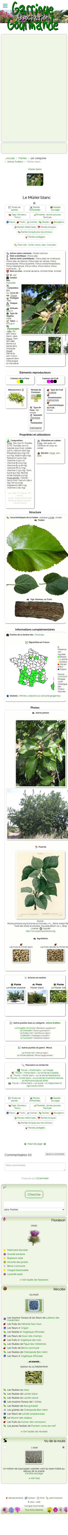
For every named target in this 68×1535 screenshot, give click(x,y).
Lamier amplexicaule (33, 1413)
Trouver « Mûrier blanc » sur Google (37, 1070)
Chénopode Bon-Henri (36, 1352)
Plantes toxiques (48, 227)
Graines (33, 222)
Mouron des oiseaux (21, 1417)
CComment (42, 1178)
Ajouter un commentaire (55, 1154)
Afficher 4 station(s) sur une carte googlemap (39, 696)
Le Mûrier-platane (25, 1055)
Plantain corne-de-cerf (43, 1426)
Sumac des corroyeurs (33, 1422)
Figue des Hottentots (35, 1344)
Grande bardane (16, 1254)
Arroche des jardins (17, 1262)
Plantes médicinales (26, 227)
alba (44, 245)
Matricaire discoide (17, 1250)
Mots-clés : (22, 245)
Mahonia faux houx (31, 1324)
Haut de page (35, 1143)
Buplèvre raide (15, 1258)
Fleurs (12, 222)
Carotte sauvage (34, 1473)
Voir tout (35, 1478)
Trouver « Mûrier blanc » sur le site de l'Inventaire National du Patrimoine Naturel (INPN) (36, 1079)
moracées (51, 245)
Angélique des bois (30, 1340)
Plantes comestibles (34, 208)
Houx (26, 1390)
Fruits (22, 222)
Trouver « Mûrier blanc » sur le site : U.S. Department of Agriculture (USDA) (37, 1084)
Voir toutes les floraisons (35, 1279)
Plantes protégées (36, 237)
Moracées (11, 283)
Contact (31, 1498)
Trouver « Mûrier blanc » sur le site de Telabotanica (37, 1075)
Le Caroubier (26, 1038)
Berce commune (16, 1266)
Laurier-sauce (31, 1397)
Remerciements (16, 1498)
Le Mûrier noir (28, 1053)
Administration (56, 1498)
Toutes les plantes (16, 208)
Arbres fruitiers (53, 1023)
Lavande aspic (15, 1274)
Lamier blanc (31, 1393)
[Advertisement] (16, 87)
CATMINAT (63, 677)
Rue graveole (31, 1406)
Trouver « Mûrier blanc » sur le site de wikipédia (37, 1073)
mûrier (31, 245)
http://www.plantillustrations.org (40, 931)
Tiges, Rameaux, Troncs (19, 216)
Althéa (37, 1401)
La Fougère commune (25, 1028)
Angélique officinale (33, 1332)
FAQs (42, 1498)
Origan (24, 1328)
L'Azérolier (25, 1035)
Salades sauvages (56, 208)
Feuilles (45, 222)
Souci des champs (32, 1336)
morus (38, 245)
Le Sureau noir (26, 1033)
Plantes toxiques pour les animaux (36, 232)
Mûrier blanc (35, 169)
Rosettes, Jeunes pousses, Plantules (49, 216)
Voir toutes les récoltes (35, 1431)
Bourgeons (59, 222)
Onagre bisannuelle (17, 1270)
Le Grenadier (26, 1030)
